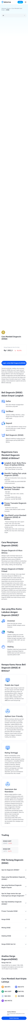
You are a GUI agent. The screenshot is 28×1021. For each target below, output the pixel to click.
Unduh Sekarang (14, 1018)
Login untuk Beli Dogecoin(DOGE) (14, 363)
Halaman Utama (5, 8)
